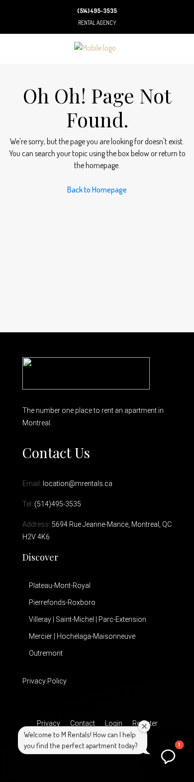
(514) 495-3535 (97, 10)
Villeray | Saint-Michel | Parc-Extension (87, 619)
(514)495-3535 (57, 504)
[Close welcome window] (144, 726)
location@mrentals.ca (77, 484)
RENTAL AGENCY (97, 22)
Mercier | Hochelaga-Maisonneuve (82, 636)
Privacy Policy (44, 681)
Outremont (46, 653)
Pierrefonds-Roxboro (62, 602)
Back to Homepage (97, 190)
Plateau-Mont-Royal (60, 585)
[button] (168, 756)
